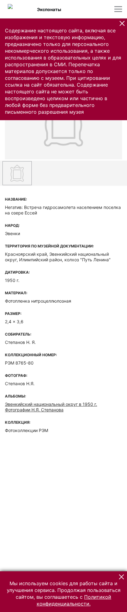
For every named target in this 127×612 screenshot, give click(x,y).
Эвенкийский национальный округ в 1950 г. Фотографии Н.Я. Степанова (51, 407)
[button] (122, 23)
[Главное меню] (118, 9)
